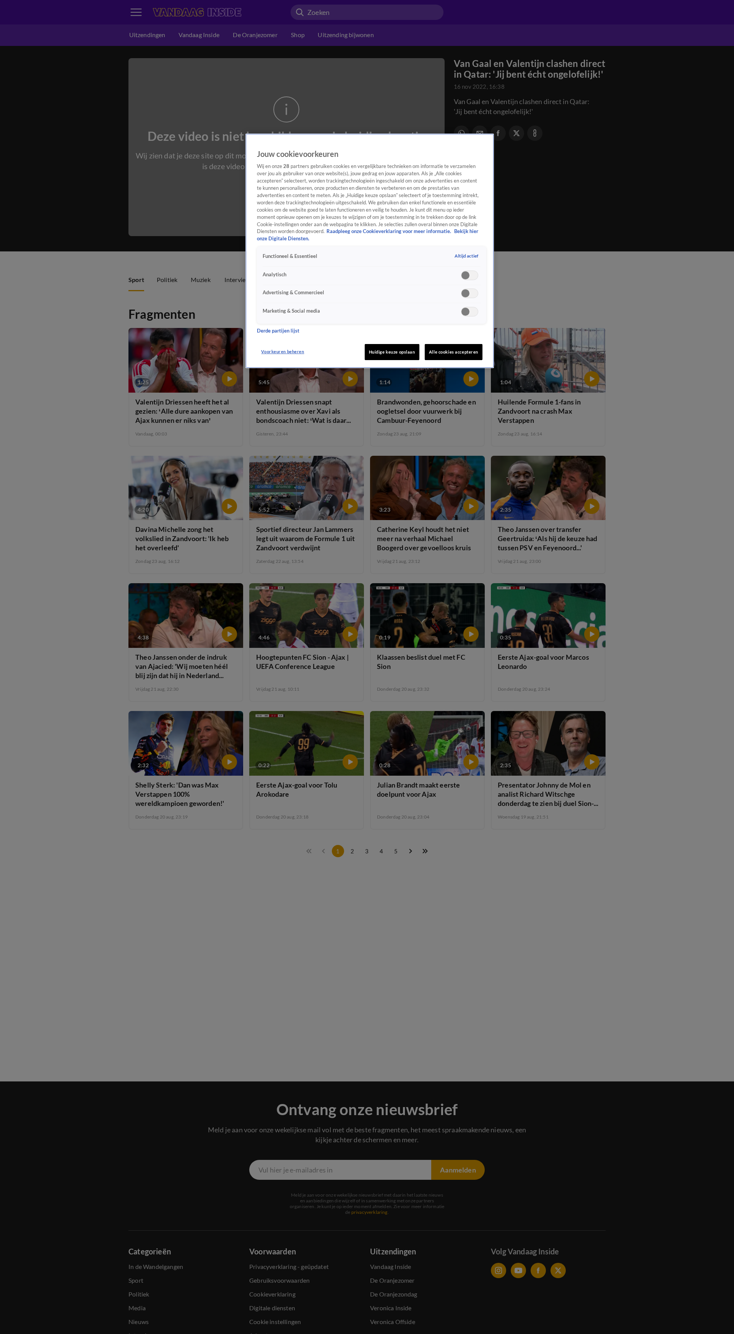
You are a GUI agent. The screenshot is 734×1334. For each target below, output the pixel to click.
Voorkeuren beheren (282, 351)
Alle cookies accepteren (453, 351)
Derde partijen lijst (278, 330)
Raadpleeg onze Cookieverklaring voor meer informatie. (389, 231)
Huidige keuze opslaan (392, 351)
